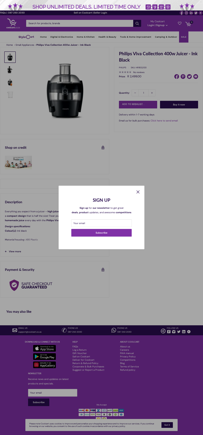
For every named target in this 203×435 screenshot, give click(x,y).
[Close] (138, 192)
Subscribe (101, 232)
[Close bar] (201, 2)
